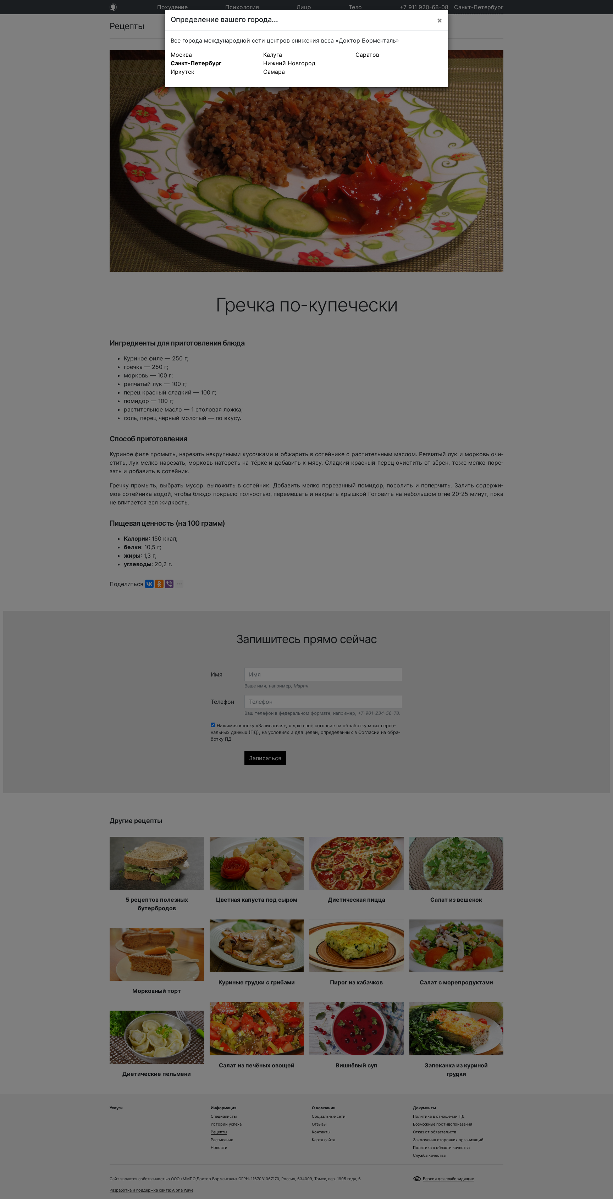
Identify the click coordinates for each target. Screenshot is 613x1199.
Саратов (367, 54)
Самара (274, 71)
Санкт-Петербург (196, 63)
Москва (181, 54)
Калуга (272, 54)
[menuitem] (214, 54)
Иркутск (182, 71)
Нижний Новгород (289, 63)
